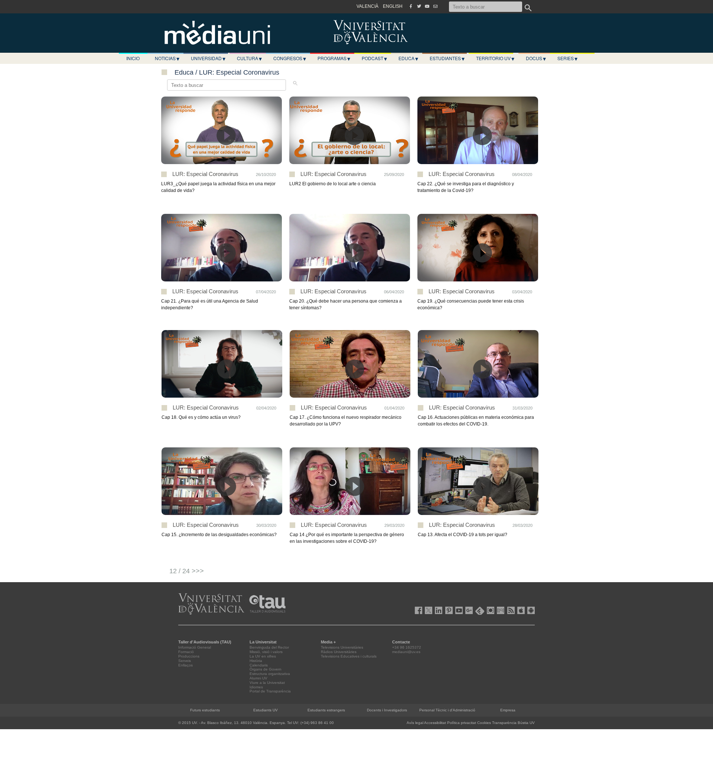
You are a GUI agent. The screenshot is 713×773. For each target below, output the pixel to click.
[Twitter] (418, 6)
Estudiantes (447, 58)
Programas (334, 58)
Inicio (133, 58)
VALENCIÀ (367, 6)
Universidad (208, 58)
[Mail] (435, 6)
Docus (536, 58)
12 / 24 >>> (186, 571)
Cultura (249, 58)
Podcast (374, 58)
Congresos (289, 58)
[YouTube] (427, 6)
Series (567, 58)
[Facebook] (410, 6)
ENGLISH (393, 6)
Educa (408, 58)
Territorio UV (495, 58)
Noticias (167, 58)
